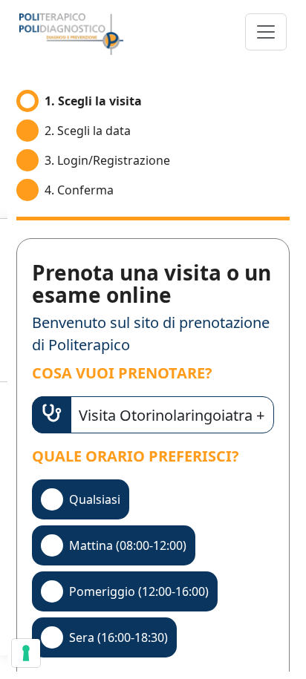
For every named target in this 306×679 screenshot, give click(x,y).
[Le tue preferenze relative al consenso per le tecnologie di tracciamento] (26, 653)
